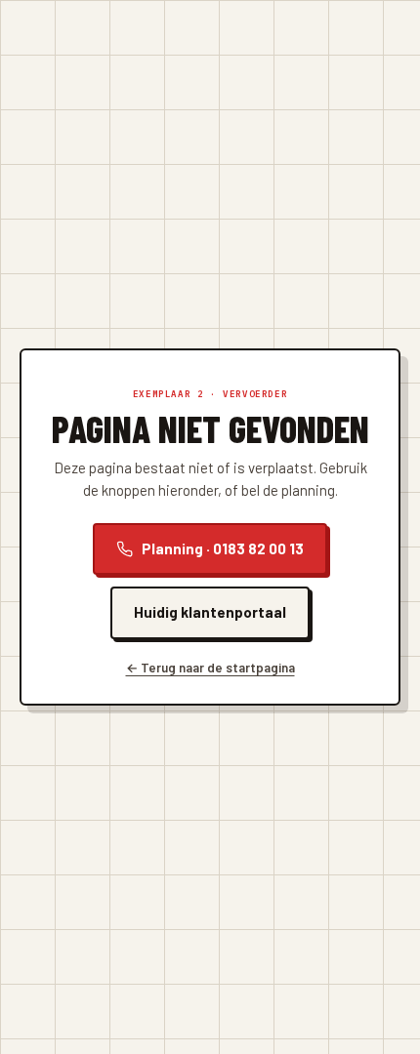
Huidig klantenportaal (210, 612)
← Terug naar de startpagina (210, 667)
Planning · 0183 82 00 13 (223, 548)
